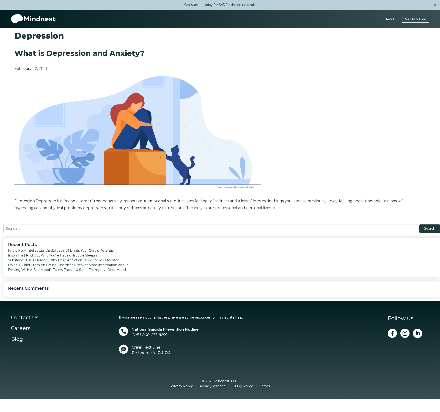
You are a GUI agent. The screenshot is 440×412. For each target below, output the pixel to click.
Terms (265, 386)
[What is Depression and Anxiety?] (137, 134)
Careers (20, 328)
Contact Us (24, 317)
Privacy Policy (181, 386)
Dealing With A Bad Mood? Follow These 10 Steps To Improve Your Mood (67, 270)
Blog (17, 339)
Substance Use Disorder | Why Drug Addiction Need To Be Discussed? (64, 260)
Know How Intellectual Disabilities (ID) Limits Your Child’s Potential (61, 250)
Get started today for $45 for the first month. (220, 5)
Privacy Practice (213, 386)
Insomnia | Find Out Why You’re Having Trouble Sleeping (53, 255)
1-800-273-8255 (153, 335)
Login (390, 16)
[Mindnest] (33, 16)
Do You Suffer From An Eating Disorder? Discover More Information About (68, 265)
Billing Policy (243, 386)
